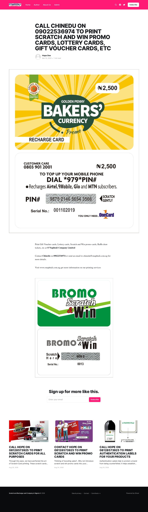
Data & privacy (76, 493)
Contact (86, 493)
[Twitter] (124, 5)
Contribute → (95, 493)
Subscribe (133, 5)
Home (27, 5)
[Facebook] (120, 5)
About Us (47, 5)
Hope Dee (46, 55)
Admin (57, 5)
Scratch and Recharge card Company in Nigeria (24, 493)
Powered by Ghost (132, 493)
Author (37, 5)
